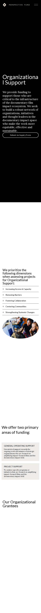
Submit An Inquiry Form (20, 135)
